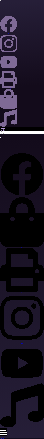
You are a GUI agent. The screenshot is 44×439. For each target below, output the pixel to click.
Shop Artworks (3, 130)
